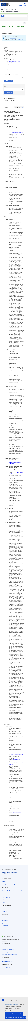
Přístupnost (4, 902)
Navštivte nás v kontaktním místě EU (9, 954)
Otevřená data (5, 920)
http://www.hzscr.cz (16, 759)
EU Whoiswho (5, 925)
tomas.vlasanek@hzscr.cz (14, 61)
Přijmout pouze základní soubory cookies (16, 1017)
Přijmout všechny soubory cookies (14, 1014)
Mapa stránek (5, 911)
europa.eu (4, 941)
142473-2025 (13, 38)
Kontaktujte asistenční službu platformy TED (11, 884)
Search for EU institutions (7, 961)
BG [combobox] (6, 89)
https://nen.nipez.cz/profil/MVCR (16, 473)
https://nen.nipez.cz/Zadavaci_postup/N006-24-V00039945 (16, 462)
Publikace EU (4, 928)
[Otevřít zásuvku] (3, 24)
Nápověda (4, 881)
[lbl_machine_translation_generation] (16, 98)
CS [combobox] (5, 77)
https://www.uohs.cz (16, 812)
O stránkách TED (5, 909)
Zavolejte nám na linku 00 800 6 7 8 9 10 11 (11, 947)
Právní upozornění (6, 897)
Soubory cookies (5, 899)
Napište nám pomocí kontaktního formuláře (11, 952)
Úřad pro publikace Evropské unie (9, 872)
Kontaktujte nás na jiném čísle (8, 949)
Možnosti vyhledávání (22, 19)
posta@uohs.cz (15, 806)
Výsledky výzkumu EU (6, 923)
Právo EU (4, 918)
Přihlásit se (20, 5)
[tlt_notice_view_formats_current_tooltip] (22, 107)
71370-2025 (20, 39)
